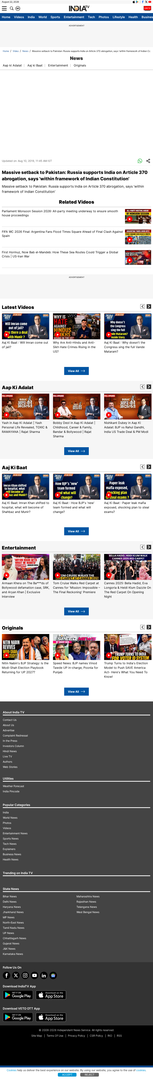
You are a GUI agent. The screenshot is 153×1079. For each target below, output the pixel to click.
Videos (19, 17)
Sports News (10, 838)
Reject (89, 1074)
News (25, 51)
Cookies (11, 1070)
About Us (8, 725)
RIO (110, 1035)
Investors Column (13, 746)
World (42, 17)
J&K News (9, 948)
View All (73, 371)
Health (133, 17)
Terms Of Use (55, 1035)
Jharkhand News (13, 912)
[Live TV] (147, 8)
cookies (141, 1070)
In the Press (10, 740)
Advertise (8, 730)
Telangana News (86, 906)
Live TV (7, 756)
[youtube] (34, 975)
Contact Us (9, 719)
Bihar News (10, 896)
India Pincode (11, 791)
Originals (80, 65)
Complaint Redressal (15, 735)
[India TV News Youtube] (150, 2)
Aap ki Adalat (12, 65)
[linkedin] (44, 975)
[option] (25, 331)
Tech (91, 17)
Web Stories (10, 766)
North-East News (13, 922)
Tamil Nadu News (13, 927)
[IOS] (133, 2)
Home (6, 17)
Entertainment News (15, 833)
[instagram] (25, 975)
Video (16, 51)
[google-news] (53, 975)
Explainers (9, 849)
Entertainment (74, 17)
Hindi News (10, 751)
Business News (12, 854)
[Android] (137, 2)
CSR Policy (96, 1035)
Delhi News (9, 901)
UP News (8, 933)
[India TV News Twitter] (146, 2)
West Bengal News (87, 912)
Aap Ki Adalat (17, 387)
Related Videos (76, 202)
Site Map (36, 1035)
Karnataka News (13, 953)
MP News (8, 917)
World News (10, 817)
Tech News (9, 843)
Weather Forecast (13, 786)
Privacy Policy (76, 1035)
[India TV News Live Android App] (18, 995)
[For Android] (18, 1017)
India (31, 17)
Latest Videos (18, 307)
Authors (7, 761)
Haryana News (12, 906)
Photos (104, 17)
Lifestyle (119, 17)
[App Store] (51, 995)
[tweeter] (16, 975)
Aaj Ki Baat (14, 467)
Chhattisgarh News (14, 938)
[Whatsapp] (140, 161)
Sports (55, 17)
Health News (10, 859)
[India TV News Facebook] (142, 2)
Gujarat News (11, 943)
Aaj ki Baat (35, 65)
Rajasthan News (86, 901)
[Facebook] (6, 975)
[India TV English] (79, 9)
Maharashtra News (87, 896)
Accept (67, 1074)
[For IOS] (51, 1017)
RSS (119, 1035)
